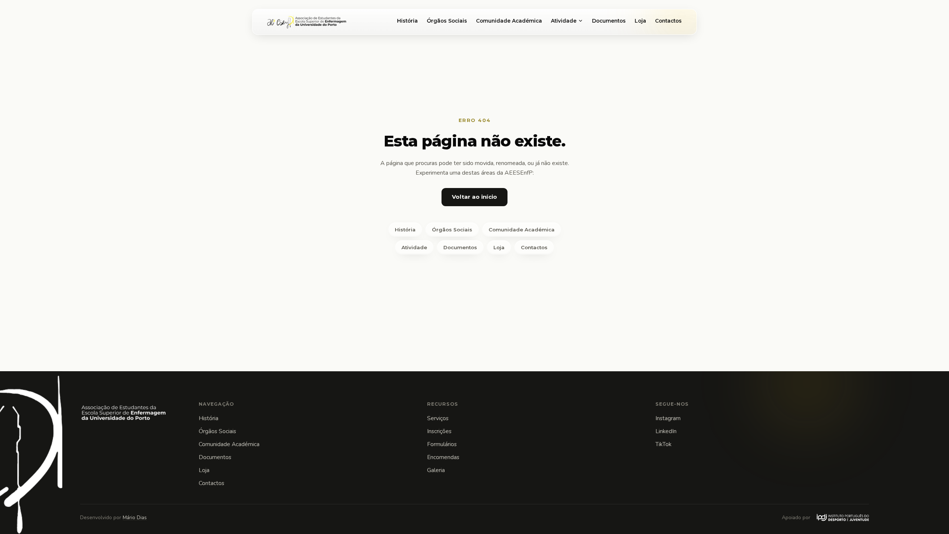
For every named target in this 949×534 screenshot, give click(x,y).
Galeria (436, 470)
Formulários (442, 444)
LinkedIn (666, 431)
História (407, 21)
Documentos (609, 21)
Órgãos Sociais (447, 21)
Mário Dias (135, 517)
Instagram (668, 418)
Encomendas (443, 457)
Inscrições (439, 431)
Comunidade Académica (509, 21)
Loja (640, 21)
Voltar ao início (474, 196)
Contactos (668, 21)
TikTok (663, 444)
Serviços (438, 418)
